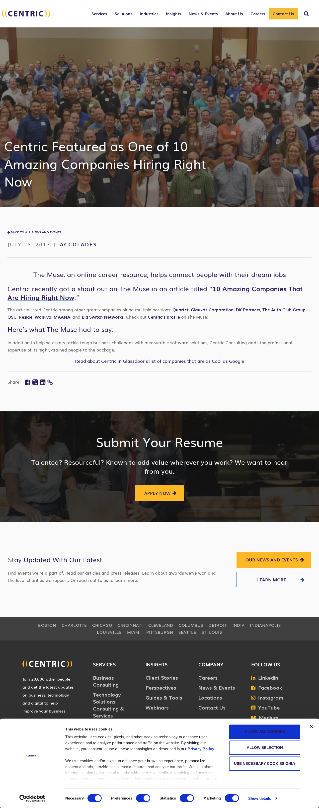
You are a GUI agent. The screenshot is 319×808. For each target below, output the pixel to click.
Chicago (102, 625)
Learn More (271, 579)
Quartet (180, 309)
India (239, 625)
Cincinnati (130, 625)
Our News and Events (271, 559)
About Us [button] (234, 13)
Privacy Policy (201, 749)
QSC (11, 317)
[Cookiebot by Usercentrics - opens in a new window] (32, 798)
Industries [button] (149, 13)
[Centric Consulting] (26, 16)
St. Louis (212, 632)
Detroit (218, 625)
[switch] (143, 798)
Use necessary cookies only (265, 763)
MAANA (62, 317)
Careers (208, 677)
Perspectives (161, 687)
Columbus (191, 625)
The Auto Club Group (284, 309)
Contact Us (283, 13)
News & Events (216, 687)
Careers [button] (257, 13)
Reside (25, 317)
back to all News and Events (36, 232)
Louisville (109, 632)
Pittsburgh (159, 632)
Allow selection (265, 747)
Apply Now (157, 493)
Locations (210, 697)
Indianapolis (265, 625)
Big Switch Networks (103, 317)
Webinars (157, 707)
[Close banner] (311, 726)
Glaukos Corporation (212, 309)
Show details (259, 798)
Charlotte (74, 625)
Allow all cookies (265, 731)
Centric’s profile (164, 317)
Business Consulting (106, 681)
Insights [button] (173, 13)
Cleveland (160, 625)
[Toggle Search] (306, 13)
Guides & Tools (164, 697)
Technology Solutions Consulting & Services (108, 705)
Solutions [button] (123, 13)
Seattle (187, 632)
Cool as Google (228, 361)
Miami (134, 632)
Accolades (78, 244)
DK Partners (248, 309)
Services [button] (99, 13)
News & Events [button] (203, 13)
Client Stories (162, 677)
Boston (47, 625)
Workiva (43, 317)
